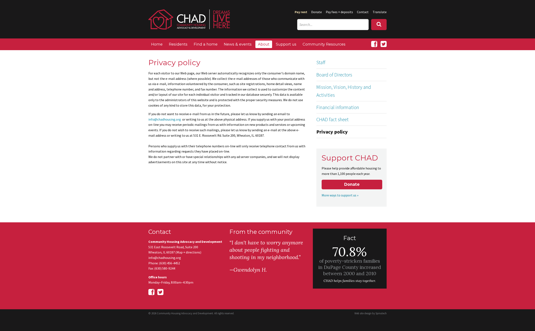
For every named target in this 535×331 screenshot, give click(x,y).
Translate (380, 12)
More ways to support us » (340, 195)
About (263, 44)
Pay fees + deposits (339, 12)
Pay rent (301, 12)
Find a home (206, 44)
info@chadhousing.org (164, 119)
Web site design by (370, 313)
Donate (316, 12)
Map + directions (188, 252)
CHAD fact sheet (332, 119)
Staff (320, 62)
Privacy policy (332, 132)
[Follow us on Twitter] (384, 44)
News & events (238, 44)
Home (157, 44)
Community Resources (324, 44)
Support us (286, 44)
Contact (363, 12)
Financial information (337, 107)
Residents (178, 44)
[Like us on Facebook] (374, 44)
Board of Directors (334, 74)
